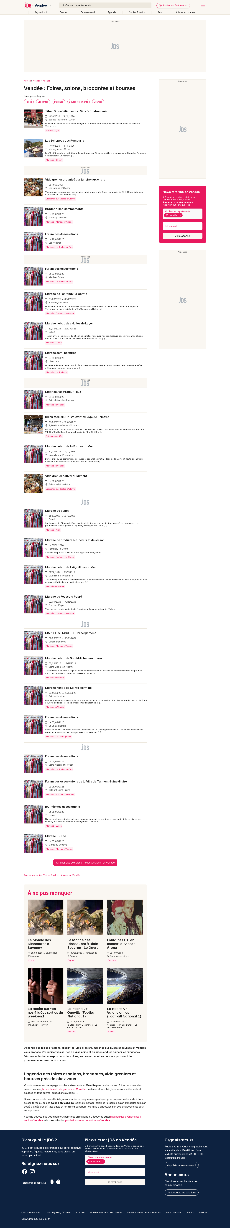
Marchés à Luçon (54, 342)
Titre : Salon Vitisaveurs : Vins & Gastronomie (76, 110)
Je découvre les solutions (181, 1192)
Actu (160, 12)
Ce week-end (88, 12)
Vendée (41, 5)
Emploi (190, 1212)
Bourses (98, 101)
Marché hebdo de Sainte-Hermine (68, 687)
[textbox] (184, 215)
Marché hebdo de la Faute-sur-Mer (69, 446)
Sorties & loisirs (137, 12)
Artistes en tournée (185, 12)
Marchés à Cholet (54, 160)
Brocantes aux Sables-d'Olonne (60, 199)
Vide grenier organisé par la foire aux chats (75, 179)
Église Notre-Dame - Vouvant (63, 425)
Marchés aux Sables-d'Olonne (60, 794)
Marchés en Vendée (55, 405)
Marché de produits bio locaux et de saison (75, 539)
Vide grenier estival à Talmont (66, 475)
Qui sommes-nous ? (31, 1212)
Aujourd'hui (41, 12)
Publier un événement (174, 5)
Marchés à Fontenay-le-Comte (60, 313)
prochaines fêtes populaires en (87, 1120)
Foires (29, 101)
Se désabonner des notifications (144, 1212)
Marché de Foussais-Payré (63, 596)
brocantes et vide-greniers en (64, 1089)
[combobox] (182, 214)
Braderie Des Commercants (64, 208)
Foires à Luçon (52, 130)
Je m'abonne (182, 235)
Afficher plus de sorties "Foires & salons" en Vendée (85, 862)
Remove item (180, 215)
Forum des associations (61, 268)
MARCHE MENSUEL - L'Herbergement (70, 632)
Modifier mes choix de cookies (106, 1212)
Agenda (112, 12)
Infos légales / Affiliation (59, 1212)
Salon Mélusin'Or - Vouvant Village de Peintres (77, 416)
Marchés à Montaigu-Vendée (59, 222)
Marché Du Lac (55, 835)
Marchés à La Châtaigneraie (59, 736)
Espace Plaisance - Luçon (61, 119)
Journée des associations (62, 806)
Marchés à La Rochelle (56, 372)
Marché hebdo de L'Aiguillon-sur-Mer (70, 566)
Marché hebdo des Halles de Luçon (69, 323)
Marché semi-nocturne (61, 352)
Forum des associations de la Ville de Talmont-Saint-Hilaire (86, 781)
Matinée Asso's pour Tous (63, 391)
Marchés (58, 101)
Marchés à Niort (53, 530)
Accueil (27, 81)
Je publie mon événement (181, 1165)
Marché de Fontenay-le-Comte (66, 293)
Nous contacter (174, 1212)
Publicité (203, 1212)
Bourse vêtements (78, 101)
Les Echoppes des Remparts (64, 140)
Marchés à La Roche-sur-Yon (59, 247)
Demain (63, 12)
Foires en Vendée (54, 436)
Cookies (80, 1212)
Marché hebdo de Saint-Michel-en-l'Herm (73, 658)
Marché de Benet (57, 510)
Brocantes (43, 101)
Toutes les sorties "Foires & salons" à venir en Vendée (52, 875)
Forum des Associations (61, 233)
